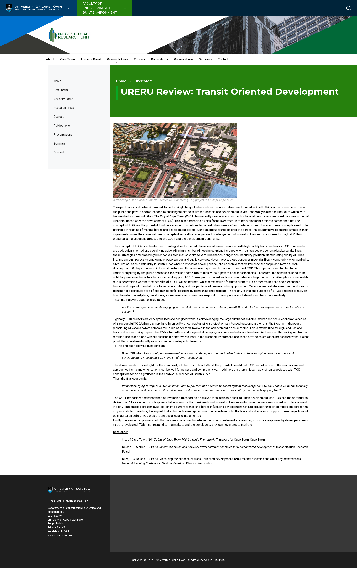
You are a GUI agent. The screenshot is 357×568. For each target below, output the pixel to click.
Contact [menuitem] (223, 59)
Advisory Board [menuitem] (91, 59)
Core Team (61, 90)
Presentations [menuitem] (183, 59)
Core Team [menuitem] (67, 59)
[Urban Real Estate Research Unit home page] (178, 35)
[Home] (34, 8)
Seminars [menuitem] (205, 59)
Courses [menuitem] (139, 59)
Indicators (144, 81)
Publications (62, 125)
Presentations (63, 134)
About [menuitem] (50, 59)
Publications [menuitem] (159, 59)
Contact (59, 152)
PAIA (222, 560)
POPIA (214, 560)
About (58, 81)
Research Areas (64, 108)
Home (121, 81)
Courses (59, 116)
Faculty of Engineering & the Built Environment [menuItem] (100, 8)
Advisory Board (63, 99)
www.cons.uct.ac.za (60, 535)
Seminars (59, 143)
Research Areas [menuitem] (117, 59)
